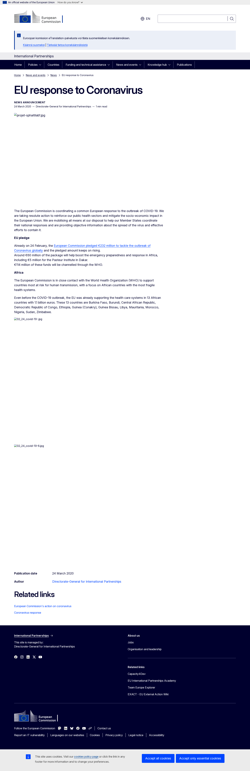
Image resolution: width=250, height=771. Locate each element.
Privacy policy (114, 735)
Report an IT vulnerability (29, 735)
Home (18, 64)
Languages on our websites (67, 735)
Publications (184, 64)
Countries (53, 64)
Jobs (131, 642)
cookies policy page (86, 756)
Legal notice (135, 735)
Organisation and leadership (145, 649)
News (54, 75)
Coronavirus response (27, 612)
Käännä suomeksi (34, 45)
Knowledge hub (157, 64)
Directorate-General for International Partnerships (86, 581)
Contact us (104, 728)
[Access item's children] (41, 64)
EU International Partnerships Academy (152, 680)
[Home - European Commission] (41, 17)
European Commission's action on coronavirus (42, 606)
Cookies (95, 735)
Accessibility (156, 735)
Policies (33, 64)
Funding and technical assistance (86, 64)
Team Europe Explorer (141, 687)
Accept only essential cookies (200, 758)
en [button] (148, 18)
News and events (127, 64)
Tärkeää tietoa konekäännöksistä (67, 45)
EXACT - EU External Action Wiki (148, 694)
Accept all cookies (158, 758)
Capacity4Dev (137, 674)
